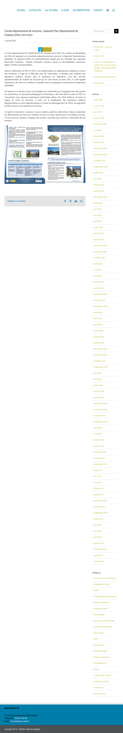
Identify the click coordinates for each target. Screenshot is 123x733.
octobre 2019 (99, 361)
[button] (113, 10)
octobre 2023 (99, 160)
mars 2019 (98, 385)
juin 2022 (98, 209)
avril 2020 (98, 324)
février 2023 (99, 185)
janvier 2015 (99, 561)
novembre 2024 (100, 124)
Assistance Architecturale (105, 578)
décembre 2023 (100, 148)
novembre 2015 (100, 549)
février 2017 (99, 488)
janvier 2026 (99, 106)
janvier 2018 (99, 446)
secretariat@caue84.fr (19, 721)
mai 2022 (98, 215)
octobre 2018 (99, 415)
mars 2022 (98, 227)
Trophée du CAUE (101, 681)
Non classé (99, 633)
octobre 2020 (99, 300)
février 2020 (99, 337)
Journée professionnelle (104, 621)
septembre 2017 (101, 464)
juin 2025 (98, 112)
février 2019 (99, 391)
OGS (96, 639)
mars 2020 (98, 330)
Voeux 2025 (99, 83)
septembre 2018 (101, 422)
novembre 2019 (100, 355)
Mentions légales (33, 729)
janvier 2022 (99, 239)
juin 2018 (98, 428)
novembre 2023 (100, 154)
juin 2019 (98, 373)
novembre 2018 (100, 409)
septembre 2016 (101, 513)
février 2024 (99, 136)
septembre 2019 (101, 367)
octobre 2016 (99, 507)
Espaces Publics (101, 608)
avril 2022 (98, 221)
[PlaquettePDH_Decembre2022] (45, 126)
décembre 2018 (100, 403)
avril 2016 (98, 537)
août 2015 (98, 555)
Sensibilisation (100, 663)
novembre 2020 (100, 294)
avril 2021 (98, 276)
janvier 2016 (99, 543)
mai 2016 (98, 531)
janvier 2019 (99, 397)
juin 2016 (98, 525)
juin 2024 (98, 130)
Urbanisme (98, 687)
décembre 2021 (100, 245)
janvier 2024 (99, 142)
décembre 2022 (100, 197)
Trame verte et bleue (102, 675)
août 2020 (98, 312)
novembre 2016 (100, 501)
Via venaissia (99, 694)
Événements (99, 614)
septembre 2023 (101, 167)
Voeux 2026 (99, 56)
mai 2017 (98, 482)
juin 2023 (98, 179)
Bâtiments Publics (102, 584)
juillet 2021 (98, 264)
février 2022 (99, 233)
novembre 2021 (100, 252)
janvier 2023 (99, 191)
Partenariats (99, 645)
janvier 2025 (99, 118)
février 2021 (99, 282)
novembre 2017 (100, 452)
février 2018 (99, 440)
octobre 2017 (99, 458)
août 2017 (98, 470)
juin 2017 (98, 476)
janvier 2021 (99, 288)
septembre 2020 (101, 306)
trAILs (96, 669)
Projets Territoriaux (102, 657)
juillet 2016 (98, 519)
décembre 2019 (100, 349)
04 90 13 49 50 (21, 718)
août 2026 (98, 100)
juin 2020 (98, 318)
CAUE (96, 590)
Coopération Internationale (105, 596)
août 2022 (98, 203)
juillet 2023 (98, 173)
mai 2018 (98, 434)
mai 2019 (98, 379)
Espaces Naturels (101, 602)
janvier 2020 (99, 343)
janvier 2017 (99, 495)
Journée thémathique (103, 627)
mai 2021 (98, 270)
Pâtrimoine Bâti (100, 651)
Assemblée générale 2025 (105, 77)
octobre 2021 (99, 258)
